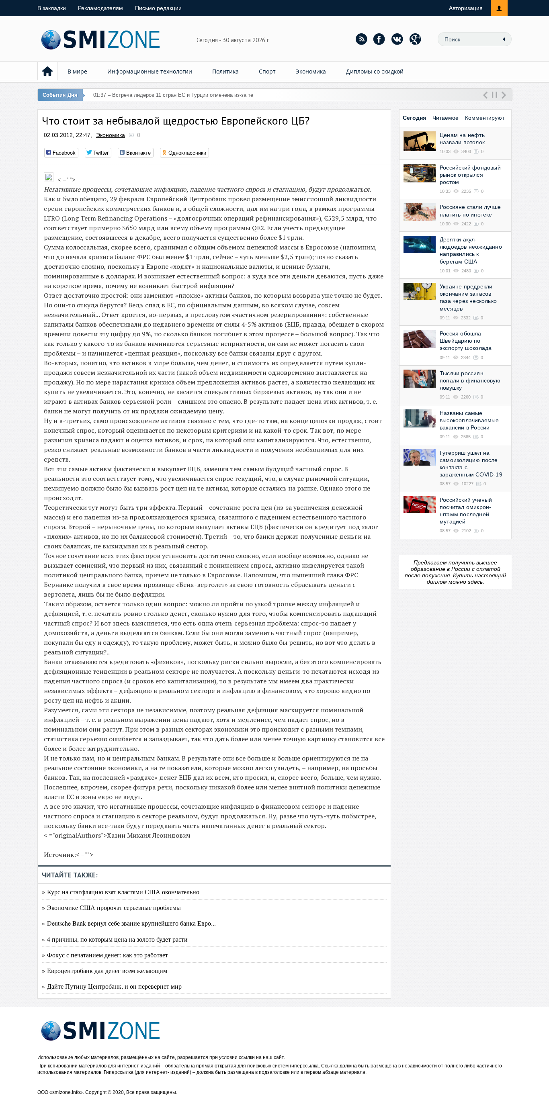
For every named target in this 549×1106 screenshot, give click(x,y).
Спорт (267, 71)
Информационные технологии (149, 71)
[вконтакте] (397, 39)
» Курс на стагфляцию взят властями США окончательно (120, 891)
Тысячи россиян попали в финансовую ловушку (470, 380)
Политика (225, 71)
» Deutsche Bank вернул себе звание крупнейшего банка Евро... (129, 923)
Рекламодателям (100, 8)
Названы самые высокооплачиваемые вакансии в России (469, 420)
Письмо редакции (158, 8)
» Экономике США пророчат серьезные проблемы (111, 907)
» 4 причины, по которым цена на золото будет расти (115, 939)
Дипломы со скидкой (375, 71)
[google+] (416, 39)
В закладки (51, 8)
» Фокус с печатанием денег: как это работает (105, 955)
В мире (77, 71)
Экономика (311, 71)
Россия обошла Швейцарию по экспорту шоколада (466, 340)
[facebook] (379, 39)
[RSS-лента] (361, 39)
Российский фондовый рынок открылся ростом (470, 174)
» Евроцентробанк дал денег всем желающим (104, 970)
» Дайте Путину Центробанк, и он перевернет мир (112, 986)
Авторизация (466, 8)
